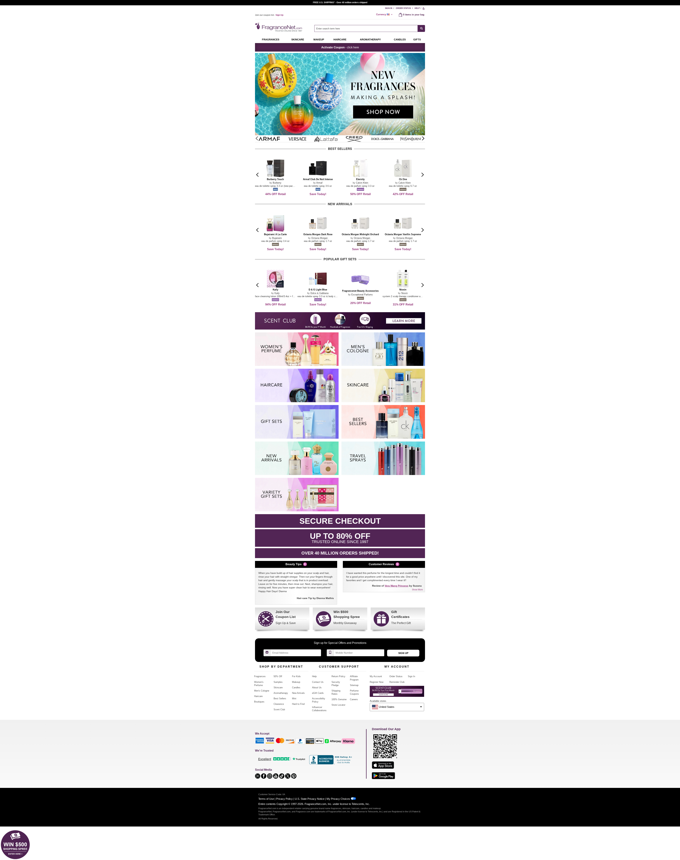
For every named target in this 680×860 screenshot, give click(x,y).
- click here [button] (340, 47)
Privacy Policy (284, 798)
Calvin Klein (362, 182)
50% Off (278, 676)
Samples (278, 682)
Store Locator (338, 705)
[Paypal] (300, 741)
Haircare (339, 39)
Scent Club (279, 709)
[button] (423, 138)
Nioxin (404, 293)
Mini (294, 698)
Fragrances (270, 39)
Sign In (388, 8)
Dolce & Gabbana (319, 293)
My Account (376, 676)
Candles (296, 687)
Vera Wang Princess (396, 585)
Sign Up (403, 653)
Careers (354, 699)
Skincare (297, 39)
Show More (417, 590)
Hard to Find (298, 704)
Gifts (417, 39)
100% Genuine (339, 699)
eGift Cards (318, 693)
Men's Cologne (261, 690)
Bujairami (277, 238)
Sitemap (354, 685)
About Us (317, 687)
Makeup (318, 39)
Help (417, 8)
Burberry (277, 182)
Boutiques (259, 701)
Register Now (376, 682)
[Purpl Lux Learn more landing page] (397, 692)
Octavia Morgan (319, 238)
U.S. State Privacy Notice (309, 798)
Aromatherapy (281, 693)
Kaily (277, 293)
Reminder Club (396, 682)
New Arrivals (298, 693)
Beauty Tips (293, 564)
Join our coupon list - (269, 15)
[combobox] (369, 28)
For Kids (296, 676)
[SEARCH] (421, 28)
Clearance (279, 704)
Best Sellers (280, 698)
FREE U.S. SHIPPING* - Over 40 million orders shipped (340, 2)
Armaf (319, 182)
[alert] (384, 14)
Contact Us (318, 682)
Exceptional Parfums (362, 294)
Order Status (403, 8)
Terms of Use (266, 798)
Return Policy (338, 676)
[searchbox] (366, 28)
